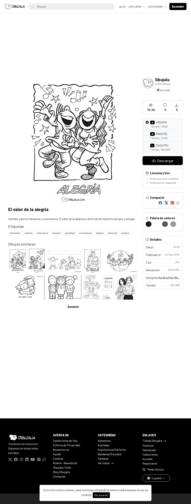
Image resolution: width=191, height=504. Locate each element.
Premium (148, 445)
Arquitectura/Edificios (112, 449)
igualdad (70, 233)
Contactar (59, 476)
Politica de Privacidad (66, 445)
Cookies (58, 458)
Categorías (155, 6)
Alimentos (104, 440)
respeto (56, 233)
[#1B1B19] (148, 224)
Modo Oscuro (155, 469)
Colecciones (150, 454)
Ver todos (104, 463)
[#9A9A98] (173, 224)
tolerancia (42, 233)
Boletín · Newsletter (65, 463)
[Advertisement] (95, 49)
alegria (100, 233)
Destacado (149, 450)
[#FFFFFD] (157, 224)
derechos (15, 233)
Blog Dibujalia (61, 472)
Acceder (148, 459)
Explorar (135, 6)
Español (156, 478)
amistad (112, 233)
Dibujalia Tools (62, 467)
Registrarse (150, 463)
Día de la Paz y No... (169, 277)
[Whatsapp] (178, 202)
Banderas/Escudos (110, 454)
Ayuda (57, 454)
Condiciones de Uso (65, 440)
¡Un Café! (164, 90)
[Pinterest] (172, 202)
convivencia (85, 233)
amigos (125, 233)
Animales (103, 445)
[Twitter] (166, 202)
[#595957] (165, 224)
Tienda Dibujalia (152, 440)
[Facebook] (160, 202)
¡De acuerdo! (101, 495)
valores (28, 233)
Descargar (165, 160)
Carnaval (103, 458)
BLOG (122, 6)
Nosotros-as (61, 449)
